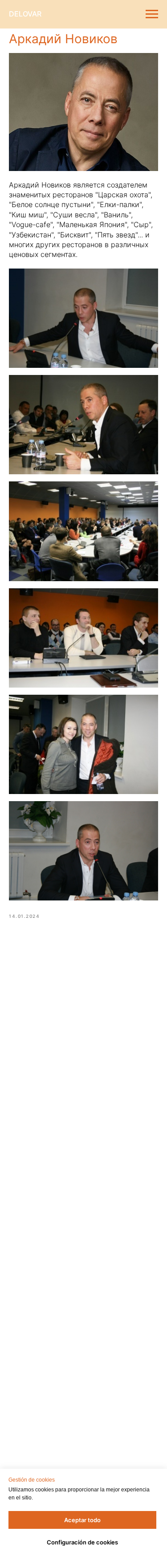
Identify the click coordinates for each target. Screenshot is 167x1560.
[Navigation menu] (152, 14)
